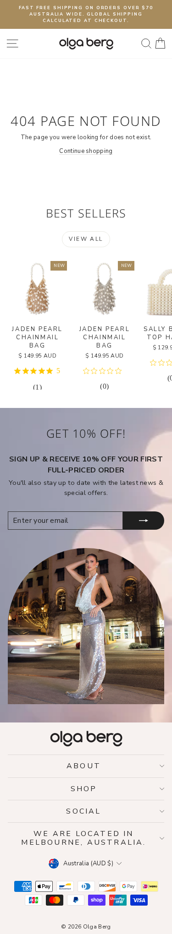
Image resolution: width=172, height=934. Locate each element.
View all (86, 239)
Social (83, 811)
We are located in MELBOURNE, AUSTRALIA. (83, 838)
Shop (84, 789)
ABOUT (84, 766)
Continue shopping (86, 151)
